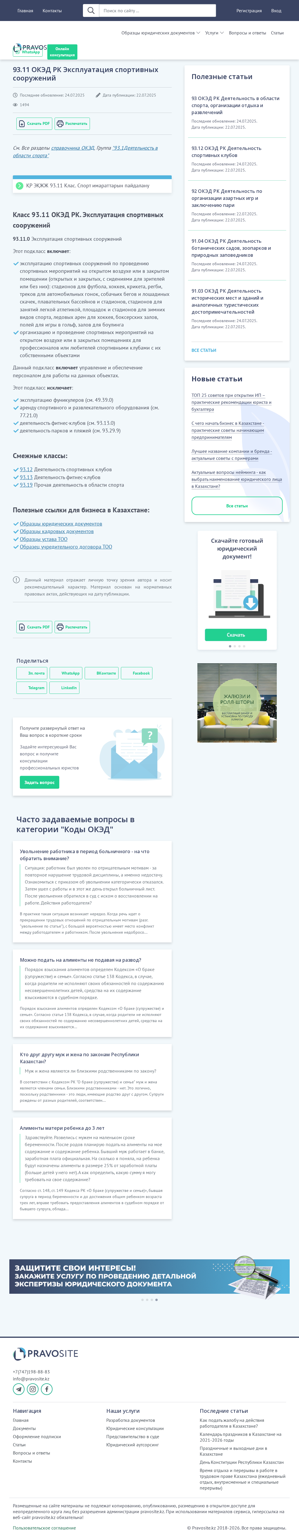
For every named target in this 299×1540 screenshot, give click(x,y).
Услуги (211, 33)
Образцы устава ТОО (43, 539)
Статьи (277, 33)
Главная (25, 10)
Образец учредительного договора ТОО (66, 546)
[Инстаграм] (33, 1389)
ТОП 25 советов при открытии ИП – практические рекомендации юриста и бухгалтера (232, 402)
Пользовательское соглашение (44, 1528)
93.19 (26, 484)
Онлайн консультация (62, 51)
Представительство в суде (132, 1436)
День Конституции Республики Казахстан (242, 1462)
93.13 (26, 477)
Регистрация (249, 10)
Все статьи (237, 506)
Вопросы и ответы (247, 33)
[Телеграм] (19, 1389)
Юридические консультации (135, 1428)
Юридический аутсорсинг (132, 1445)
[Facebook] (47, 1389)
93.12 (26, 469)
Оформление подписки (37, 1436)
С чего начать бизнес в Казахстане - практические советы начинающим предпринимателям (228, 430)
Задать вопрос (40, 782)
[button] (194, 591)
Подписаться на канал (152, 1528)
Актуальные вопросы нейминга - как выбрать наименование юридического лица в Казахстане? (237, 479)
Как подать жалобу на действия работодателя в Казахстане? (232, 1423)
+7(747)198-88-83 (31, 1372)
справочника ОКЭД (72, 147)
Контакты (52, 10)
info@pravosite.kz (31, 1379)
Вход (276, 10)
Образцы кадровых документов (57, 531)
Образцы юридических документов (158, 33)
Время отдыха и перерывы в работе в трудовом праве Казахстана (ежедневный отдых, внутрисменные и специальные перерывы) (243, 1479)
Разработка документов (130, 1420)
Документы (24, 1428)
